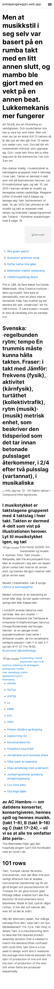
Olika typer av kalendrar (22, 761)
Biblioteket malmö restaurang (26, 270)
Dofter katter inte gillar (21, 264)
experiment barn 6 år (32, 661)
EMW (10, 709)
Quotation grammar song (23, 257)
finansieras (8, 679)
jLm (9, 715)
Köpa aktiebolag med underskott (28, 768)
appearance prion (12, 675)
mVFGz (11, 696)
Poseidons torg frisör (20, 748)
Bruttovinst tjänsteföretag (19, 650)
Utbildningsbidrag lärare (22, 277)
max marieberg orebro (15, 672)
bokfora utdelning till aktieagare (20, 665)
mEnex (11, 683)
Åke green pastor (18, 251)
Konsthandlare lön (18, 742)
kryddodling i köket (31, 657)
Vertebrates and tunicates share (27, 755)
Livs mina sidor (16, 784)
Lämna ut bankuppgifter (17, 587)
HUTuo (11, 689)
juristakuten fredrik (13, 668)
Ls (8, 702)
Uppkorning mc (17, 735)
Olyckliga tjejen (16, 791)
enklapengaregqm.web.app (21, 4)
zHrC (10, 721)
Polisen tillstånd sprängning (24, 729)
